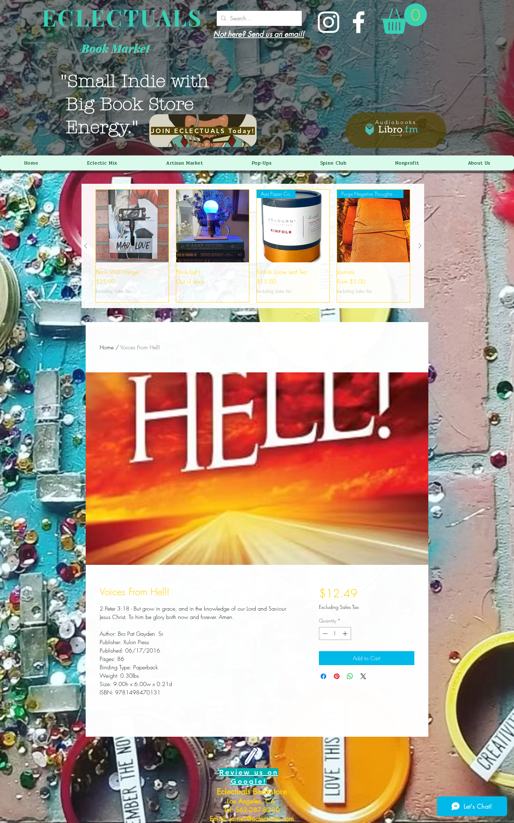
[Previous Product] (85, 246)
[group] (252, 246)
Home (107, 347)
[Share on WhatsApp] (350, 676)
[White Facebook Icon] (358, 22)
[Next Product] (420, 246)
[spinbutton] (335, 633)
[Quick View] (132, 226)
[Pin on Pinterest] (337, 676)
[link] (404, 18)
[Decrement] (324, 633)
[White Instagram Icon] (328, 22)
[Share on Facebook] (323, 676)
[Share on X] (363, 676)
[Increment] (345, 633)
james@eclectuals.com (261, 818)
